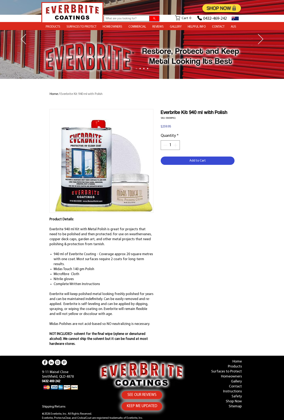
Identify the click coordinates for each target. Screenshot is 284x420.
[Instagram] (58, 362)
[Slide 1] (140, 68)
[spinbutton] (170, 145)
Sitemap (235, 406)
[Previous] (23, 39)
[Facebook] (45, 362)
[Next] (260, 39)
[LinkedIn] (51, 362)
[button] (185, 17)
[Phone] (199, 18)
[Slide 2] (147, 68)
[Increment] (175, 145)
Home (53, 94)
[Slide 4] (136, 68)
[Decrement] (164, 145)
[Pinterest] (64, 362)
